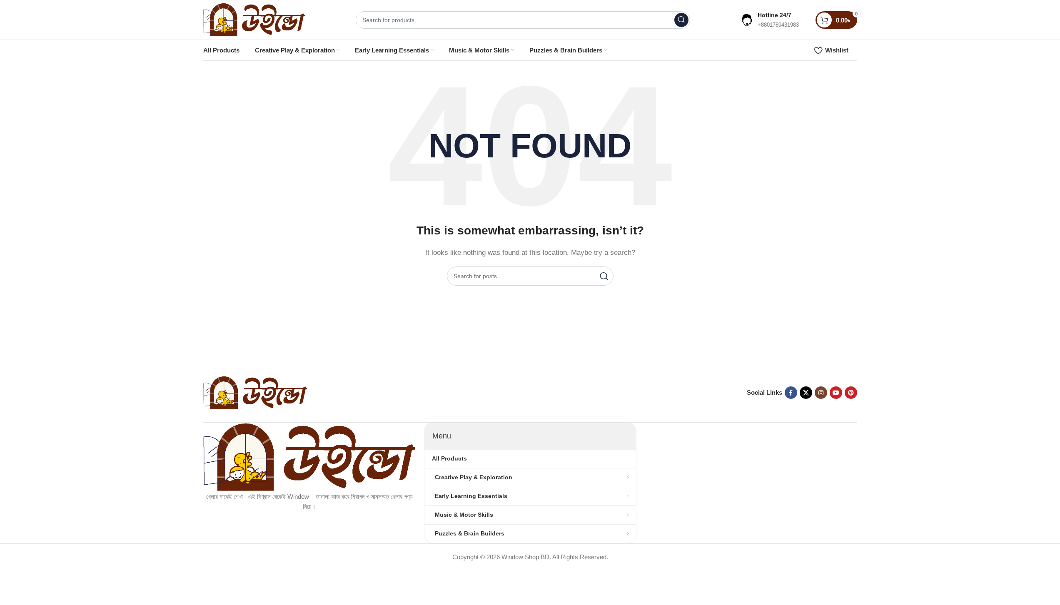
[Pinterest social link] (851, 392)
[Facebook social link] (791, 392)
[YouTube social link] (836, 392)
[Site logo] (254, 18)
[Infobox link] (769, 19)
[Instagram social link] (821, 392)
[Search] (681, 20)
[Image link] (255, 392)
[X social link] (806, 392)
